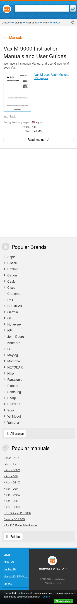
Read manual (37, 139)
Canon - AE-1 (12, 458)
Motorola (13, 361)
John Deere (15, 336)
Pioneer (12, 385)
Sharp (11, 397)
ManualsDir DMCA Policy (16, 576)
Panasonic (14, 379)
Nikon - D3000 (12, 507)
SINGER (13, 404)
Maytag (12, 354)
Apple (11, 256)
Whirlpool (13, 416)
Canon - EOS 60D (14, 519)
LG (8, 348)
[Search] (73, 8)
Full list (14, 536)
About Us (9, 561)
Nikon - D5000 (12, 470)
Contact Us (10, 569)
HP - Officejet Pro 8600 (17, 513)
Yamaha (12, 422)
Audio (13, 116)
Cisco (10, 287)
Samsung (13, 391)
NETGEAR (14, 367)
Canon (11, 275)
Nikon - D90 (11, 488)
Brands (8, 584)
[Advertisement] (38, 193)
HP (9, 330)
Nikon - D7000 (12, 494)
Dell (9, 299)
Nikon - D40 (11, 476)
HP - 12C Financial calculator (21, 525)
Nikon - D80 (11, 501)
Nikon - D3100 (12, 482)
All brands (16, 433)
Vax (6, 116)
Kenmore (13, 342)
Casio (11, 281)
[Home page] (7, 9)
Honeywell (14, 324)
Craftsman (14, 293)
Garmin (12, 311)
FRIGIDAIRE (16, 305)
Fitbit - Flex (10, 464)
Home (7, 554)
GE (9, 318)
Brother (12, 269)
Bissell (11, 262)
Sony (10, 410)
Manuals (15, 37)
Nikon (11, 373)
